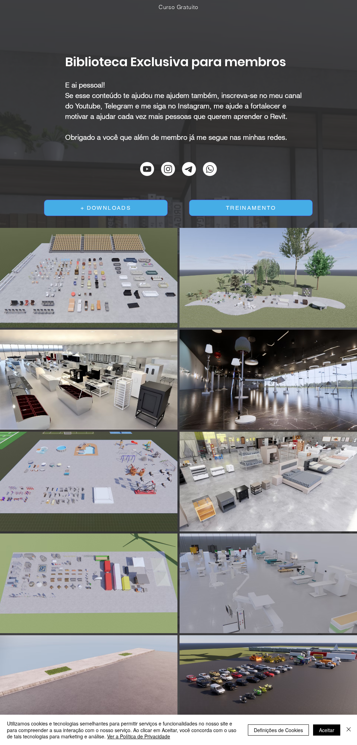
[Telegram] (189, 169)
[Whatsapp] (210, 169)
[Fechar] (348, 729)
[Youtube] (147, 169)
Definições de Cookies (278, 730)
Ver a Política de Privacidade (138, 736)
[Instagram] (168, 169)
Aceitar (326, 730)
